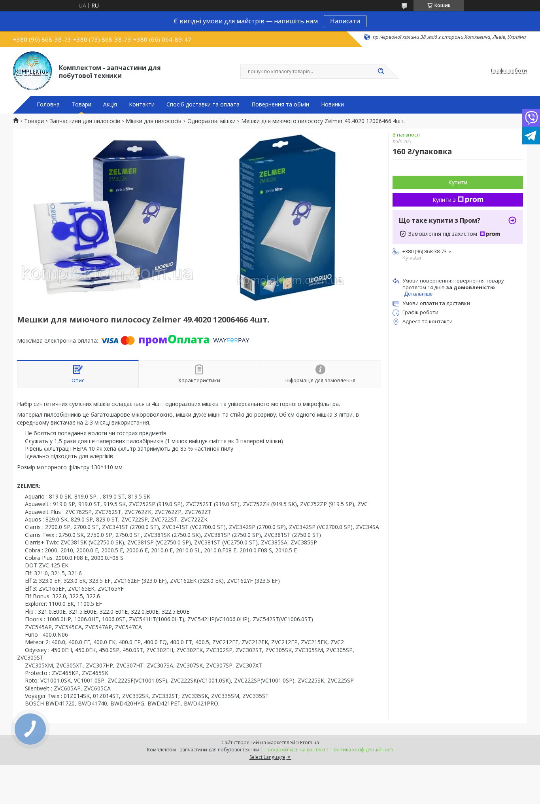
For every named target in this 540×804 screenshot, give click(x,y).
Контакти (142, 104)
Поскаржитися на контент (294, 749)
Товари (81, 104)
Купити (457, 182)
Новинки (332, 104)
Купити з (444, 199)
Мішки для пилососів (153, 121)
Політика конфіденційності (361, 749)
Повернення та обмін (280, 104)
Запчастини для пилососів (85, 121)
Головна (48, 104)
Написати (345, 21)
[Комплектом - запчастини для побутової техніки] (32, 71)
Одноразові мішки (211, 121)
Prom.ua (309, 742)
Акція (110, 104)
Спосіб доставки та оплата (203, 104)
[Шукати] (381, 71)
